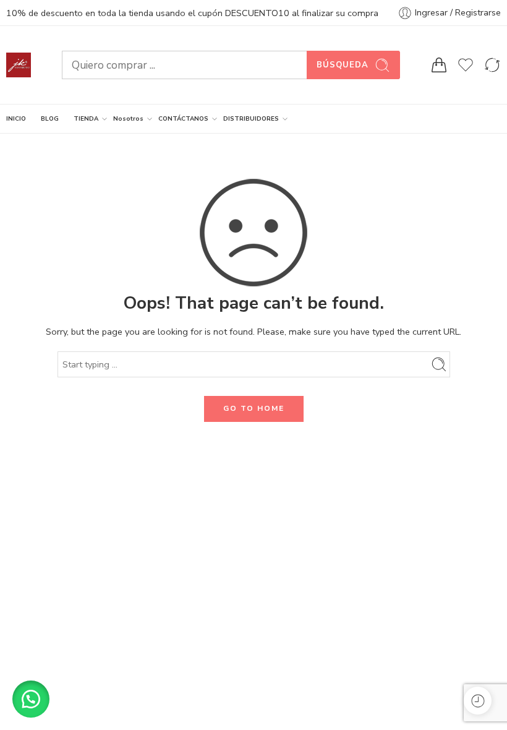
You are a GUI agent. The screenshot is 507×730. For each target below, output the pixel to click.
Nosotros (128, 118)
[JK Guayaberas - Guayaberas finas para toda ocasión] (18, 65)
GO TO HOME (253, 408)
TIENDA (86, 118)
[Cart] (439, 65)
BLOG (50, 118)
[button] (30, 699)
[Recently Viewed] (478, 701)
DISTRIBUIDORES (251, 118)
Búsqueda (343, 65)
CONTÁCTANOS (183, 118)
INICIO (16, 118)
